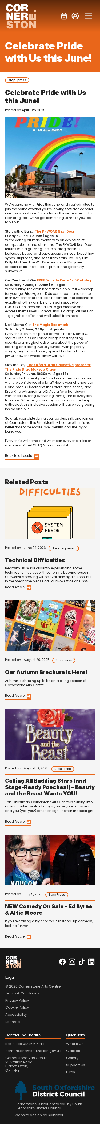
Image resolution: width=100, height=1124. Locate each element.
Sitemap (12, 1021)
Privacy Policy (17, 1000)
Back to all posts (18, 455)
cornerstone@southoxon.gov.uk (33, 1050)
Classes (73, 1050)
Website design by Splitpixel (39, 1115)
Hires (70, 1072)
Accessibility (16, 1014)
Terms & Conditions (22, 993)
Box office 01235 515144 (25, 1043)
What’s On (75, 1043)
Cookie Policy (17, 1007)
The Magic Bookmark (50, 324)
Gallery (72, 1057)
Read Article (15, 587)
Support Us (75, 1065)
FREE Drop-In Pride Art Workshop (65, 280)
